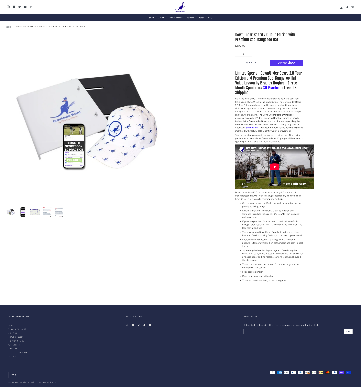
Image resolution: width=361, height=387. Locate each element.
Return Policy (16, 337)
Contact (12, 349)
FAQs (10, 325)
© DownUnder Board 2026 (21, 382)
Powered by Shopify (48, 382)
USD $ (13, 375)
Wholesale (14, 345)
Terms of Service (17, 329)
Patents (12, 356)
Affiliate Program (18, 353)
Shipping (12, 333)
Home (8, 27)
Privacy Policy (16, 341)
